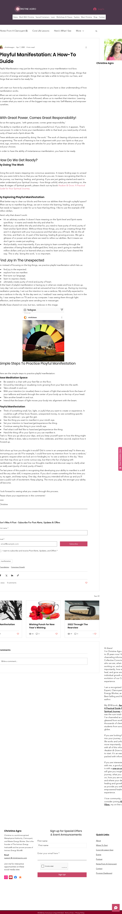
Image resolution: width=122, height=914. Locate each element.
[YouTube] (11, 877)
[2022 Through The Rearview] (82, 610)
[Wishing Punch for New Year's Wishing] (43, 610)
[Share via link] (18, 575)
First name (42, 841)
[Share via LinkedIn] (12, 575)
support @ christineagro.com (15, 858)
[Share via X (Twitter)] (6, 575)
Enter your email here (48, 853)
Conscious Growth (18, 567)
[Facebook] (15, 877)
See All (96, 596)
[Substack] (20, 877)
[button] (26, 17)
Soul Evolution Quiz (120, 457)
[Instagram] (6, 877)
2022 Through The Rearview (78, 626)
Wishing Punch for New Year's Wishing (42, 626)
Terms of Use (69, 913)
